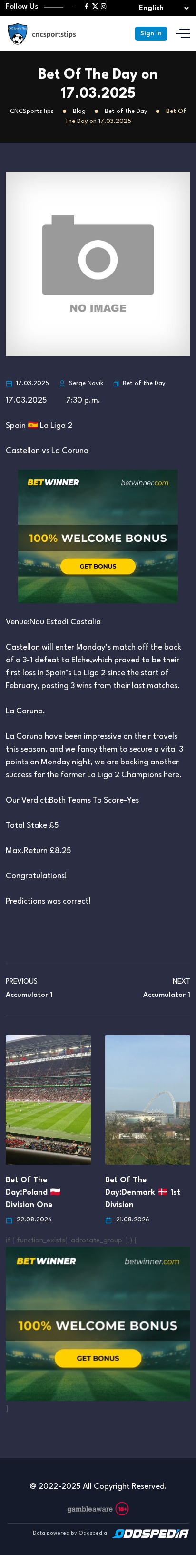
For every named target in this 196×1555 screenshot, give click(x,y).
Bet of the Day (144, 383)
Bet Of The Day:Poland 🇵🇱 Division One (33, 1192)
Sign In (151, 33)
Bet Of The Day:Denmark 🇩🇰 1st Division (142, 1192)
